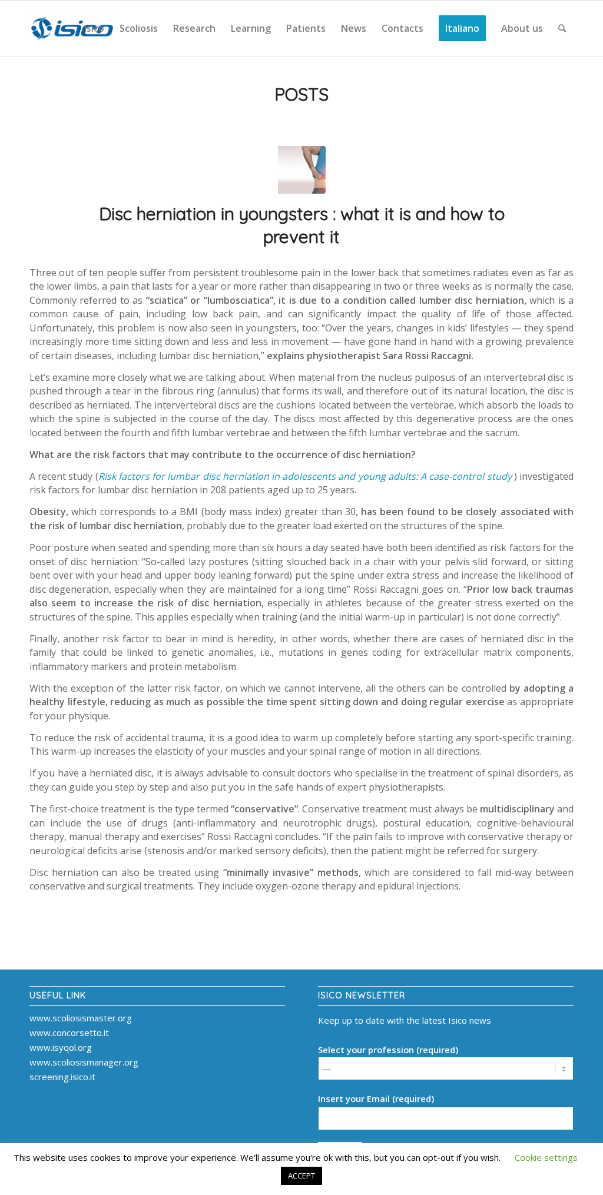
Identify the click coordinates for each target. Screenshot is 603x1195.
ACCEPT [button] (301, 1175)
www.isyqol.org (60, 1047)
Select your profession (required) (388, 1049)
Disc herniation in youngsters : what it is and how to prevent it (302, 225)
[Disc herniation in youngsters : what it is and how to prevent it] (302, 170)
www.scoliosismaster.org (80, 1018)
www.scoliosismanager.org (83, 1062)
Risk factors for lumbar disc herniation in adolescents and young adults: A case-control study (305, 476)
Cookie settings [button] (546, 1157)
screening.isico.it (62, 1077)
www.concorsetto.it (69, 1032)
